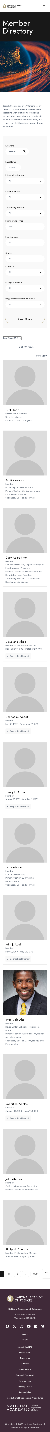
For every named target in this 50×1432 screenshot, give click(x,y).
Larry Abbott (13, 867)
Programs (25, 1358)
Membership (25, 1352)
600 (35, 1273)
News (25, 1334)
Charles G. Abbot (16, 717)
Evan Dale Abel (15, 1019)
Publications (25, 1369)
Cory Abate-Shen (16, 557)
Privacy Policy (25, 1386)
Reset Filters (25, 319)
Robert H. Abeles (16, 1104)
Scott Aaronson (15, 480)
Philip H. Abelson (16, 1249)
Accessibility (25, 1392)
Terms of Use (25, 1381)
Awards (25, 1363)
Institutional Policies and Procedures (25, 1397)
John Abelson (14, 1179)
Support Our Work (25, 1375)
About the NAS (24, 1347)
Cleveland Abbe (15, 641)
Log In (25, 1339)
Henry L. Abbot (15, 792)
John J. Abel (13, 944)
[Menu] (43, 6)
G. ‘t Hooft (12, 410)
